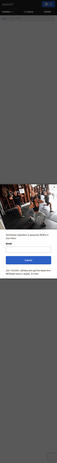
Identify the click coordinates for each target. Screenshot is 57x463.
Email (9, 243)
